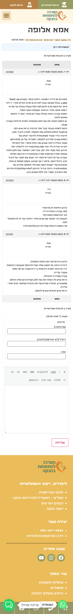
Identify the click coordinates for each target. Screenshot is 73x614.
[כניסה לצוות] (29, 4)
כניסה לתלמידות (50, 5)
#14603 (10, 180)
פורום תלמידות (34, 39)
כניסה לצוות (16, 5)
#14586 (9, 71)
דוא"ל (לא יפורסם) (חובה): (51, 339)
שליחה (60, 442)
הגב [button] (40, 72)
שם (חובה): (60, 327)
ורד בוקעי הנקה (63, 39)
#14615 (9, 234)
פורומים (48, 39)
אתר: (63, 352)
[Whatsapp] (62, 604)
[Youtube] (41, 558)
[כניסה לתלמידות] (64, 4)
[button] (6, 15)
